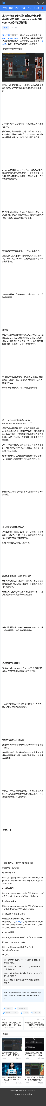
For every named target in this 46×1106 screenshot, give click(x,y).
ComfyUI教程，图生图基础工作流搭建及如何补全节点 (34, 1079)
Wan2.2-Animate (10, 38)
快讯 (11, 8)
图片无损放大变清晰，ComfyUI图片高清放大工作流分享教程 (11, 1055)
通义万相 (6, 35)
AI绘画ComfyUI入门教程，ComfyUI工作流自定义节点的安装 (34, 1055)
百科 (23, 8)
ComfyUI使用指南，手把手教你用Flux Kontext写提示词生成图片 (11, 1079)
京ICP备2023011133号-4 (23, 1094)
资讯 (17, 8)
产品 (5, 8)
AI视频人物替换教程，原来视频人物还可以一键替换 (11, 1025)
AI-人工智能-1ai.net (29, 1091)
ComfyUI (19, 921)
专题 (29, 8)
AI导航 (36, 8)
